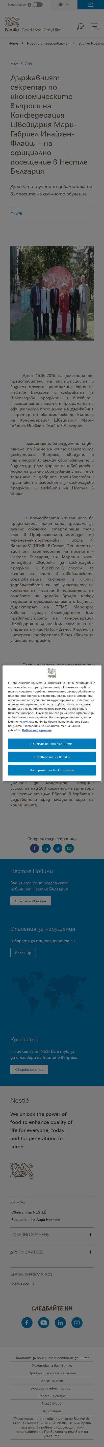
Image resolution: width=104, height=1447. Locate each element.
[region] (52, 723)
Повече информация (36, 730)
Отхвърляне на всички (52, 757)
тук (25, 721)
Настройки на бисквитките (52, 770)
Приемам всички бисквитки (52, 744)
